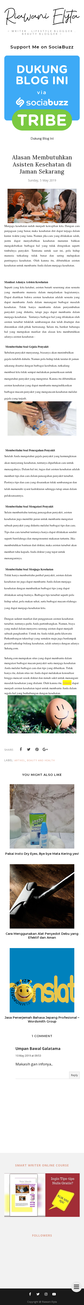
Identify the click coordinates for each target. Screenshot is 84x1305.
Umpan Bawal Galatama (38, 1048)
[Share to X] (28, 749)
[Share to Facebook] (20, 749)
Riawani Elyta (49, 1301)
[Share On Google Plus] (45, 749)
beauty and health (41, 760)
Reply (74, 1075)
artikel (19, 760)
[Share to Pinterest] (37, 749)
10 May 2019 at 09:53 (28, 1055)
